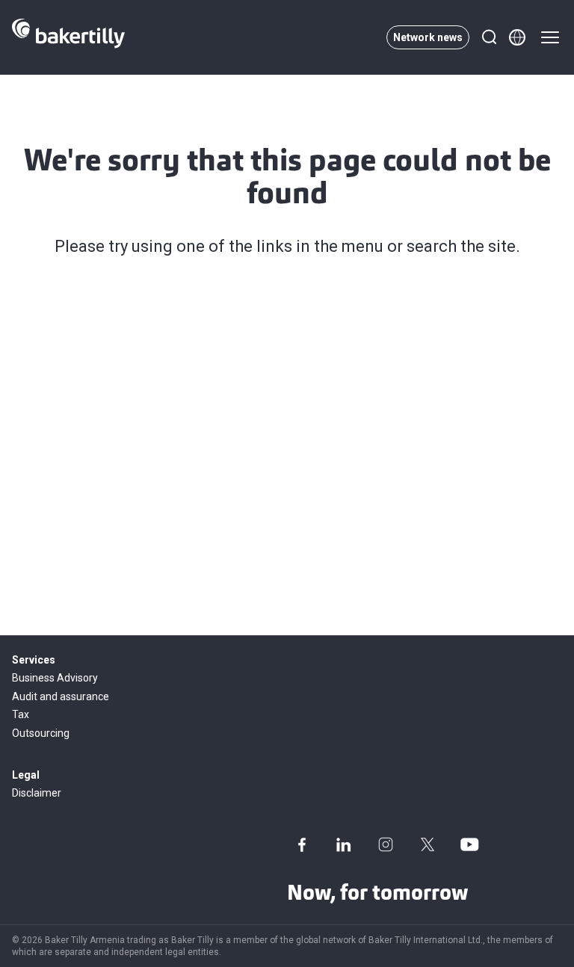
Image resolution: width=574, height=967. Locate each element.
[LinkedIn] (344, 844)
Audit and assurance (60, 696)
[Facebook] (302, 844)
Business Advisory (55, 678)
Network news (428, 37)
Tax (20, 714)
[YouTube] (469, 844)
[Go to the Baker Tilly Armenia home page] (68, 37)
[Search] (489, 37)
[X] (427, 844)
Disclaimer (36, 793)
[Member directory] (517, 37)
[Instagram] (386, 844)
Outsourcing (41, 733)
